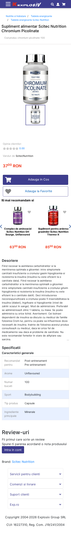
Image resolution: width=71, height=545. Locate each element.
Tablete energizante (41, 16)
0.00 (22, 148)
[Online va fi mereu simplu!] (26, 4)
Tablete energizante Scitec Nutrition (30, 19)
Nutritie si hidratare (16, 16)
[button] (35, 473)
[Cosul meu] (62, 4)
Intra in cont (13, 450)
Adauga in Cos (38, 179)
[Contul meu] (57, 4)
